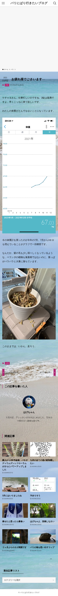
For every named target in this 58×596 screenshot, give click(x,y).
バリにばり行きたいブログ (29, 3)
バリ (6, 85)
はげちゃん (29, 412)
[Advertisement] (29, 38)
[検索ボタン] (55, 3)
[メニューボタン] (3, 3)
